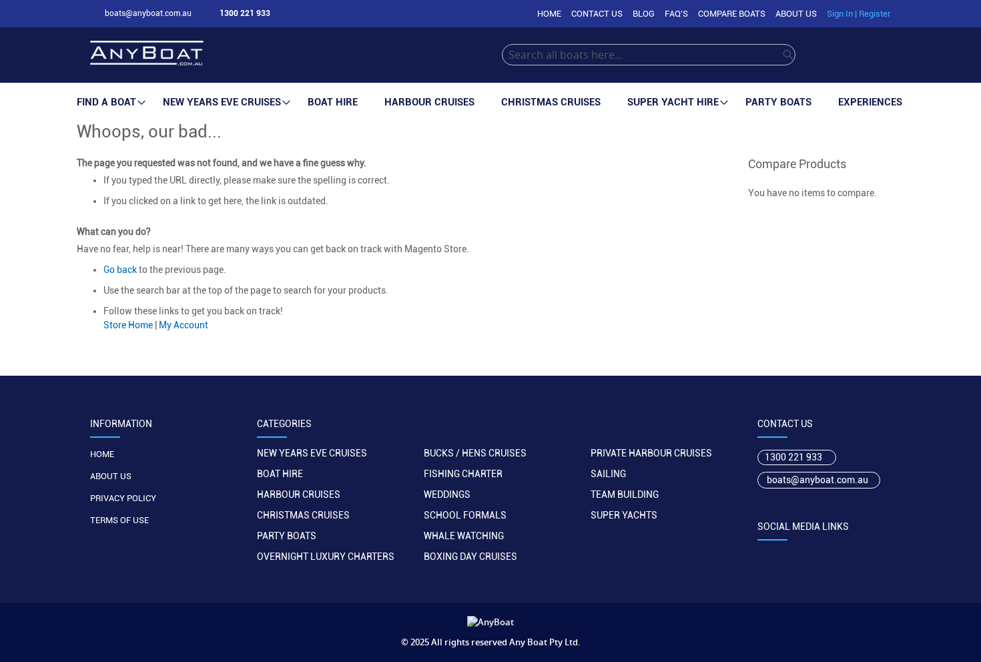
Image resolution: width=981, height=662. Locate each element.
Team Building (625, 494)
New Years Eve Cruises (312, 453)
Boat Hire (280, 473)
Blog (644, 14)
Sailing (608, 473)
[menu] (490, 102)
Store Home (128, 325)
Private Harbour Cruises (651, 453)
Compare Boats (731, 14)
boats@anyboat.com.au (817, 479)
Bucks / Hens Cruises (475, 453)
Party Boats (286, 536)
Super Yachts (624, 515)
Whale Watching (464, 536)
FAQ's (676, 14)
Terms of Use (119, 520)
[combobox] (648, 54)
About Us (796, 14)
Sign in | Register (859, 14)
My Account (183, 325)
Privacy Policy (123, 498)
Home (549, 14)
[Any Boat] (296, 55)
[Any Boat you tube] (844, 555)
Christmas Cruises (303, 515)
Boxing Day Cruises (470, 556)
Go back (120, 269)
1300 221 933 (793, 457)
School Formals (465, 515)
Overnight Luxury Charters (325, 556)
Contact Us (597, 14)
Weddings (447, 494)
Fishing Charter (463, 473)
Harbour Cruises (298, 494)
